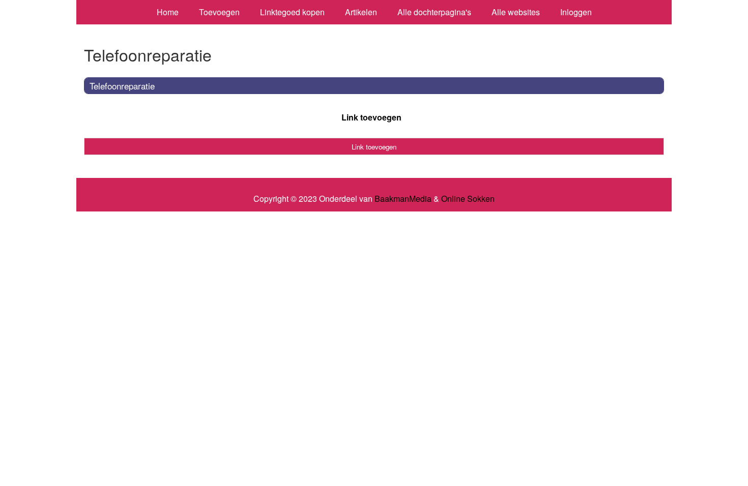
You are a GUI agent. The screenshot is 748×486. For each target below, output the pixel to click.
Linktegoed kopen (292, 12)
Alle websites (516, 12)
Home (168, 12)
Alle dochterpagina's (434, 12)
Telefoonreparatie (122, 85)
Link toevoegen (371, 117)
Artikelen (361, 12)
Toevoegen (219, 12)
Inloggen (576, 12)
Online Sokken (468, 199)
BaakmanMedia (403, 199)
